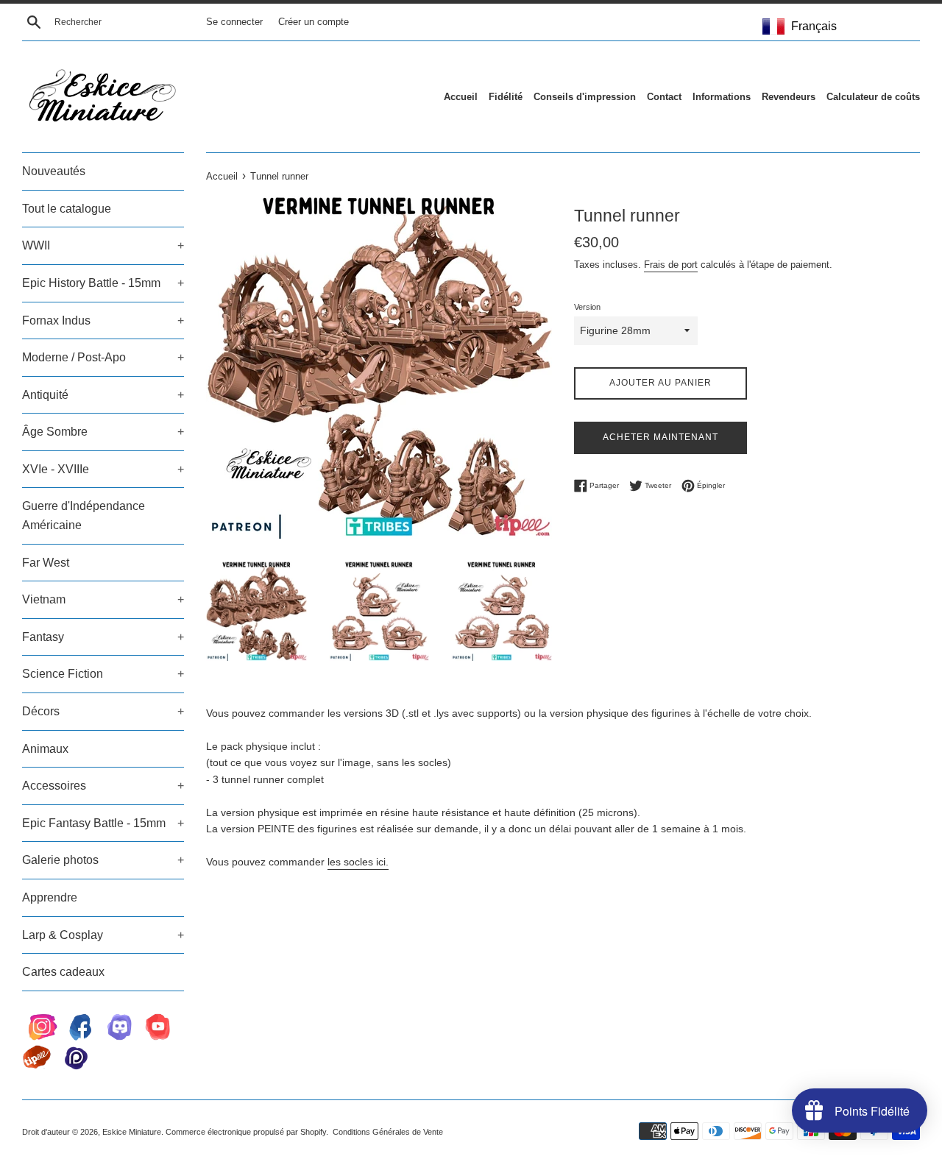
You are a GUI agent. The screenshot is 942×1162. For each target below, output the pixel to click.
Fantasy (103, 637)
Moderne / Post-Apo (103, 357)
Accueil (461, 96)
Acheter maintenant (660, 437)
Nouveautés (53, 171)
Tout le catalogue (66, 208)
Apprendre (49, 897)
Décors (103, 711)
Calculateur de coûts (873, 96)
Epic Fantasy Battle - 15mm (103, 823)
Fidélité (506, 96)
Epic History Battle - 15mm (103, 283)
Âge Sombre (103, 431)
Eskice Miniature (131, 1131)
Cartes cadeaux (63, 972)
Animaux (45, 749)
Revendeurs (788, 96)
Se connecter (234, 22)
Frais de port (671, 264)
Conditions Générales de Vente (388, 1131)
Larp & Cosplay (103, 935)
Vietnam (103, 599)
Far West (45, 562)
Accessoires (103, 785)
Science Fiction (103, 673)
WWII (103, 245)
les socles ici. (358, 862)
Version (587, 306)
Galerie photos (103, 860)
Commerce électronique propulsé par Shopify (246, 1131)
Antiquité (103, 395)
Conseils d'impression (585, 96)
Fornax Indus (103, 320)
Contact (664, 96)
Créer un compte (313, 22)
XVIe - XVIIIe (103, 469)
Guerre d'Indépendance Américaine (83, 515)
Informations (722, 96)
